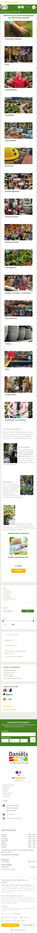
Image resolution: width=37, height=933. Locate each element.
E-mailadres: (5, 731)
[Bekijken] (34, 7)
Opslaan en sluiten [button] (10, 925)
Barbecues (6, 790)
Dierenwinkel (6, 786)
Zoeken (5, 608)
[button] (18, 930)
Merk (4, 588)
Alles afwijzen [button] (28, 925)
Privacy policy (17, 913)
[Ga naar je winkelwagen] (34, 7)
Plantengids (6, 796)
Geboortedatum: (6, 737)
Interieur (5, 791)
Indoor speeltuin (7, 793)
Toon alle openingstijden (8, 869)
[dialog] (18, 905)
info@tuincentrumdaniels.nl (14, 818)
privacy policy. (28, 726)
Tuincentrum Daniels (8, 785)
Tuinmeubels (6, 794)
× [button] (35, 879)
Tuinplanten (6, 788)
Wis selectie (31, 602)
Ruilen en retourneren (10, 709)
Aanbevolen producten (18, 533)
